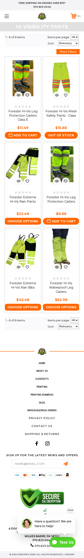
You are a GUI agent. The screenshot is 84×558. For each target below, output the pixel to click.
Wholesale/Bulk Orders (42, 410)
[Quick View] (18, 95)
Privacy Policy (42, 418)
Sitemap (70, 554)
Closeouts (42, 379)
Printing (42, 387)
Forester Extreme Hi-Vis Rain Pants (22, 199)
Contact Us (41, 426)
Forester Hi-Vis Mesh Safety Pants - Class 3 (61, 115)
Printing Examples (42, 395)
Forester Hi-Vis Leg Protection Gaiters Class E (22, 115)
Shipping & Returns (42, 434)
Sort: (51, 43)
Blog (42, 402)
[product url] (61, 250)
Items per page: (59, 37)
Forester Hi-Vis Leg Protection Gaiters (61, 199)
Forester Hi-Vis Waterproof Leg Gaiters (61, 287)
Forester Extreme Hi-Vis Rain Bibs (22, 285)
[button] (12, 16)
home (42, 363)
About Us (42, 371)
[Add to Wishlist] (27, 95)
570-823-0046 (42, 7)
